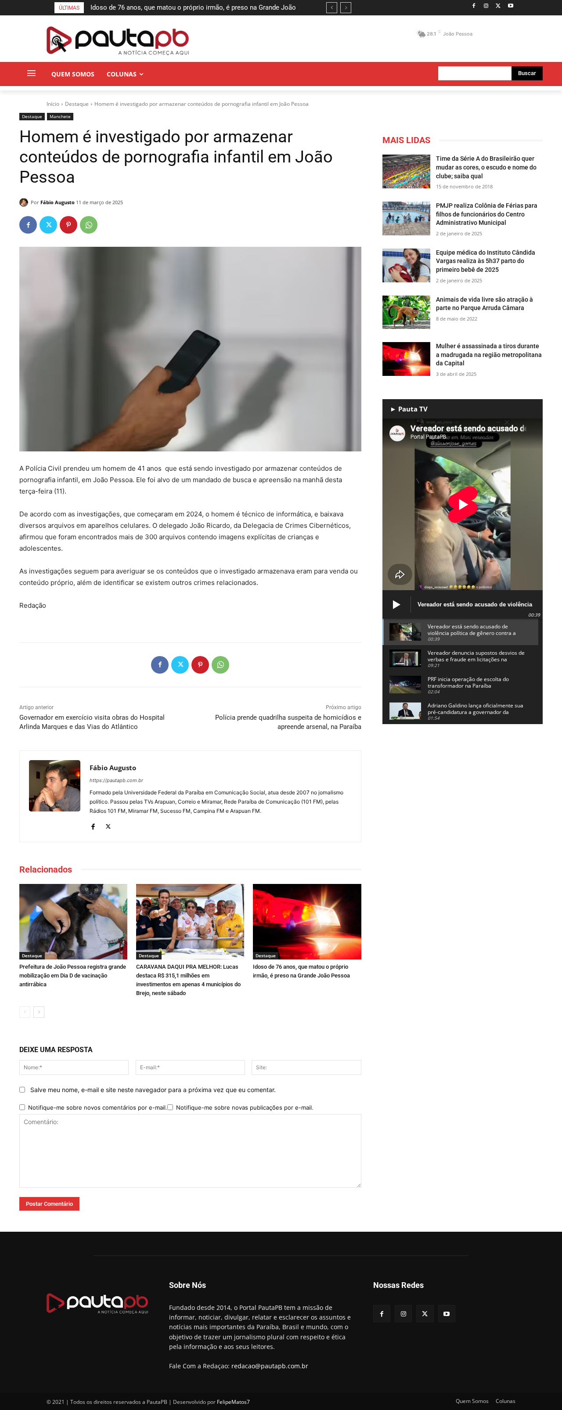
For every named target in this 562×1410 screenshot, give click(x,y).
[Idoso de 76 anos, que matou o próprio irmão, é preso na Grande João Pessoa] (307, 921)
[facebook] (93, 825)
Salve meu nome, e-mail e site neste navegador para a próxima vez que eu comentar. (153, 1089)
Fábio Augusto (57, 202)
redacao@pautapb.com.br (269, 1366)
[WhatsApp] (88, 225)
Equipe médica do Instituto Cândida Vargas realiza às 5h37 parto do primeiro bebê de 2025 (485, 261)
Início (53, 104)
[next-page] (38, 1012)
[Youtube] (510, 6)
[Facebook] (474, 6)
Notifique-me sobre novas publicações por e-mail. (244, 1107)
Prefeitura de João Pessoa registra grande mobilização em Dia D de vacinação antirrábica (72, 975)
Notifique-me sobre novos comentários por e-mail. (97, 1107)
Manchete (60, 116)
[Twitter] (498, 6)
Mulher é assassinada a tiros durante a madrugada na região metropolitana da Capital (489, 355)
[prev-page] (24, 1012)
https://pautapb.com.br (116, 780)
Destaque (77, 104)
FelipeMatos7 (233, 1402)
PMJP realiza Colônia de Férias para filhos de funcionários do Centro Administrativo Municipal (486, 214)
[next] (345, 7)
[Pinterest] (68, 225)
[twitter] (108, 825)
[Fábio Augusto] (25, 202)
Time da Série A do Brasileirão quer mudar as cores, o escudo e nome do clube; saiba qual (486, 167)
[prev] (331, 7)
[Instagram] (486, 6)
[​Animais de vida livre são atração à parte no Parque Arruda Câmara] (406, 312)
